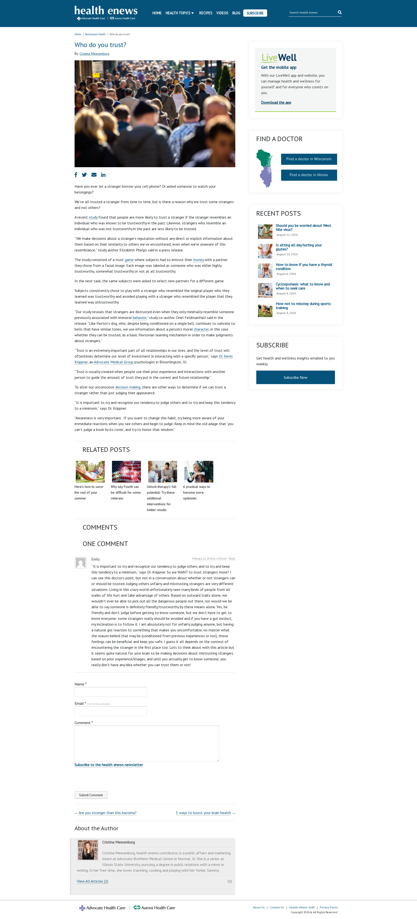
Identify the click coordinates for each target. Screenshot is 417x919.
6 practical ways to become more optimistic (196, 492)
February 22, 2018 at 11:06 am (209, 558)
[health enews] (106, 13)
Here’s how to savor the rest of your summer (89, 492)
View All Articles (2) (92, 881)
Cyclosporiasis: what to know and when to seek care (303, 286)
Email (92, 703)
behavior (139, 317)
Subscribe (255, 13)
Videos (222, 13)
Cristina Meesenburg (94, 53)
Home (157, 13)
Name (81, 684)
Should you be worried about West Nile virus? (303, 227)
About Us (259, 907)
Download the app (276, 102)
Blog (236, 13)
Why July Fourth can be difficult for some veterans (126, 492)
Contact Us (277, 907)
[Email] (230, 880)
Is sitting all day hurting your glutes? (299, 247)
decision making (127, 387)
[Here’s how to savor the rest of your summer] (90, 472)
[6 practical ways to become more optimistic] (198, 472)
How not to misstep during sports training (303, 306)
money (198, 259)
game (129, 259)
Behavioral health (95, 34)
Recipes (205, 13)
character (201, 329)
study (93, 217)
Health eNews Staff (302, 907)
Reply (232, 558)
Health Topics (178, 13)
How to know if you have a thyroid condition (304, 267)
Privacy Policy (329, 907)
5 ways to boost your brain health (203, 812)
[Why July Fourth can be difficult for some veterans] (126, 472)
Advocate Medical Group (113, 361)
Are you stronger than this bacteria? (108, 812)
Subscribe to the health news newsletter (109, 764)
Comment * (84, 722)
